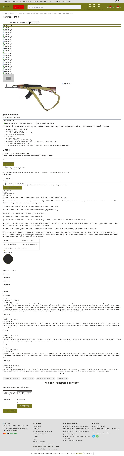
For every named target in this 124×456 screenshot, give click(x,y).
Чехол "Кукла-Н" (23, 394)
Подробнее (79, 453)
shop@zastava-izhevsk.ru (101, 433)
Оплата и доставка (39, 434)
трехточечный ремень (11, 378)
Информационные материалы (42, 431)
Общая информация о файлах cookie (46, 446)
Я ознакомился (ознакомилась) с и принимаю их (35, 185)
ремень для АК (28, 378)
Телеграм (57, 1)
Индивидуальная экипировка (72, 441)
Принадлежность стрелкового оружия (75, 431)
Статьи (50, 1)
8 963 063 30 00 (94, 7)
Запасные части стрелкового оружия (75, 429)
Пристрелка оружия (69, 434)
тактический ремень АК (45, 378)
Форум (36, 1)
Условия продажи (39, 441)
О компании (6, 1)
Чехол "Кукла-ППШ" (10, 394)
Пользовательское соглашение (44, 444)
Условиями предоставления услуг (43, 185)
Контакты (15, 1)
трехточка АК (63, 378)
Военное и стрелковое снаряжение (75, 426)
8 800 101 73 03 (94, 5)
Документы (43, 1)
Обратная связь (67, 1)
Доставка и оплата (26, 1)
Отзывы (35, 436)
